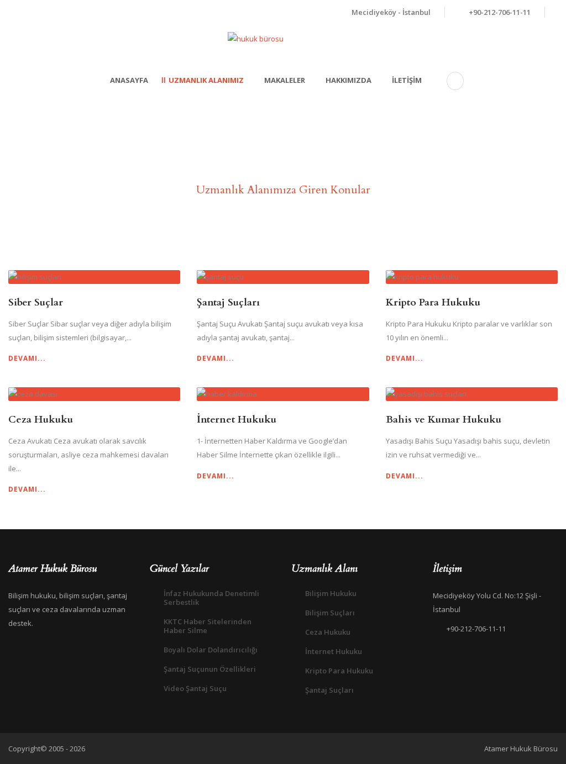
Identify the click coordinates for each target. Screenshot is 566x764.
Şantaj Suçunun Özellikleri (210, 669)
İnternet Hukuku (236, 419)
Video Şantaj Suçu (195, 688)
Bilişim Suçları (330, 613)
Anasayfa (129, 80)
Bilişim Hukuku (331, 593)
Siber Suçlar (35, 302)
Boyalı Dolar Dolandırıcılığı (211, 650)
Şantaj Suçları (228, 302)
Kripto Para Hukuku (433, 302)
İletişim (407, 80)
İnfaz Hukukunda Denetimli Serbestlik (211, 597)
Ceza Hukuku (40, 419)
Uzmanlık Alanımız (206, 80)
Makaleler (284, 80)
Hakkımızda (348, 80)
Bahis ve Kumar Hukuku (443, 419)
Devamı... (27, 358)
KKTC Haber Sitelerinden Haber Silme (207, 626)
